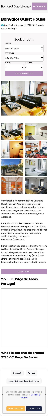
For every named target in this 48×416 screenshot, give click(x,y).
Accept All (33, 409)
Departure (9, 53)
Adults (8, 63)
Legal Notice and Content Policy (24, 381)
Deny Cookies (16, 409)
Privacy (31, 373)
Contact (17, 373)
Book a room (39, 6)
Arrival (8, 43)
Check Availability (24, 73)
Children (28, 63)
